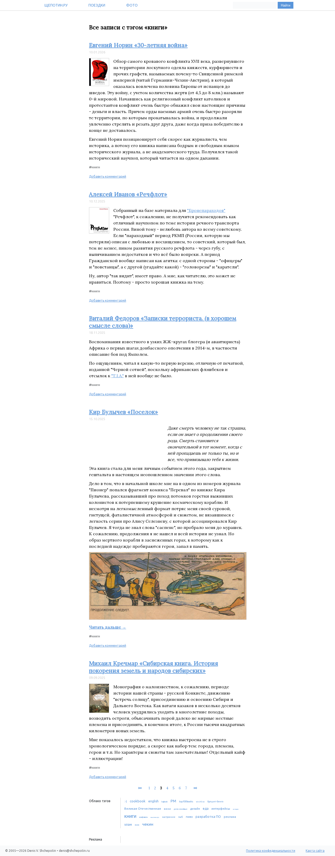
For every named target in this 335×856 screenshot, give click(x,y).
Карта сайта (315, 850)
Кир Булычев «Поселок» (123, 411)
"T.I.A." (117, 375)
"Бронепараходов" (206, 210)
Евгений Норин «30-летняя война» (138, 45)
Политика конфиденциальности (270, 850)
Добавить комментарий (107, 176)
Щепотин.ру (56, 5)
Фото (132, 5)
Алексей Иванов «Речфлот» (128, 194)
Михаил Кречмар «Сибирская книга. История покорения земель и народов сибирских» (153, 667)
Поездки (96, 5)
